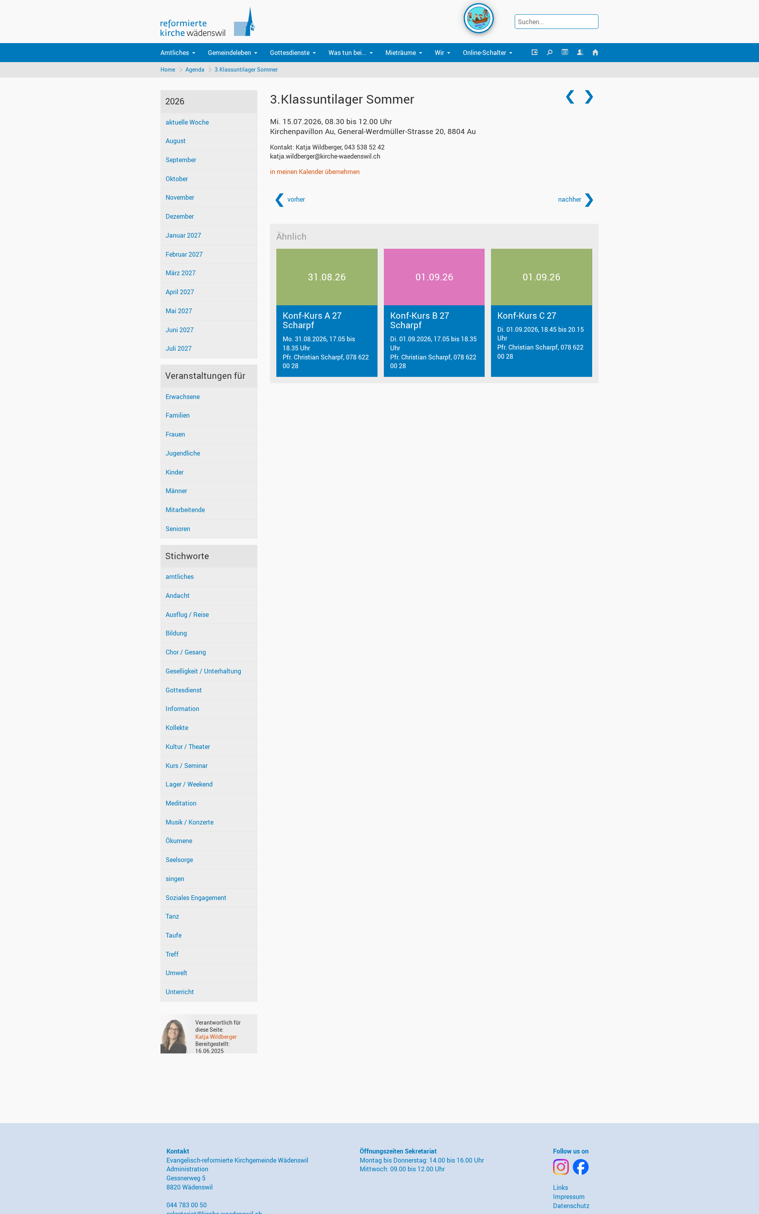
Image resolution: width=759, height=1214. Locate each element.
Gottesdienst (184, 690)
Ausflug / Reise (187, 614)
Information (182, 708)
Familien (178, 415)
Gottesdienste (290, 52)
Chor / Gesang (186, 652)
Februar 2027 (184, 254)
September (181, 159)
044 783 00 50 (186, 1205)
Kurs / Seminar (187, 765)
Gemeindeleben (229, 52)
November (180, 197)
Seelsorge (179, 859)
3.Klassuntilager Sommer (246, 69)
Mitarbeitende (185, 509)
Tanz (172, 916)
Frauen (175, 434)
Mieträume (400, 52)
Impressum (569, 1196)
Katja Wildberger (216, 1036)
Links (560, 1187)
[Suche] (549, 52)
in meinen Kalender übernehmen (315, 171)
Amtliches (174, 52)
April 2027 (180, 291)
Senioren (178, 528)
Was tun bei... (347, 52)
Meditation (181, 803)
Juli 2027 (179, 348)
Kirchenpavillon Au (373, 131)
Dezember (180, 216)
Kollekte (177, 727)
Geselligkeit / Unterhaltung (203, 671)
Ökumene (179, 840)
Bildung (176, 633)
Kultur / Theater (188, 746)
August (176, 140)
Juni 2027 (180, 329)
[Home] (595, 52)
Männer (176, 490)
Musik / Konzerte (189, 822)
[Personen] (579, 52)
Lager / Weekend (189, 784)
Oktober (177, 178)
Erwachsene (183, 396)
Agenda (194, 69)
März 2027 (181, 273)
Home (167, 69)
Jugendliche (183, 453)
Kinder (174, 472)
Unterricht (180, 991)
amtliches (180, 576)
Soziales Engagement (196, 897)
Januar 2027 (183, 235)
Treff (172, 954)
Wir (439, 52)
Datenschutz (571, 1205)
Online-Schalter (484, 52)
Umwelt (176, 972)
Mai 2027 (179, 310)
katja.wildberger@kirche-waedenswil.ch (325, 156)
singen (175, 878)
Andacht (178, 595)
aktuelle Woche (187, 122)
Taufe (173, 935)
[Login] (534, 52)
